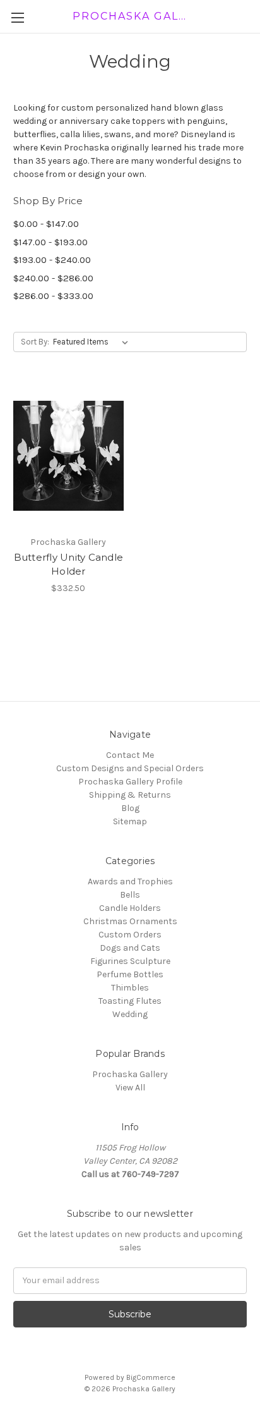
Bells (130, 894)
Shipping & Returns (130, 795)
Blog (130, 808)
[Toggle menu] (17, 17)
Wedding (130, 1014)
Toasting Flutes (130, 1001)
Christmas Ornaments (130, 921)
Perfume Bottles (130, 974)
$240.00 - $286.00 (53, 278)
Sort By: (35, 341)
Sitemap (130, 821)
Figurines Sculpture (130, 961)
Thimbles (130, 987)
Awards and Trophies (130, 881)
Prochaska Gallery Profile (130, 781)
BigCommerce (150, 1377)
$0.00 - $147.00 (46, 223)
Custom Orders (130, 934)
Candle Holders (130, 908)
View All (130, 1087)
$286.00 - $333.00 (53, 296)
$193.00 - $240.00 (52, 259)
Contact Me (130, 755)
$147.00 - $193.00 (50, 242)
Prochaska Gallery (130, 1074)
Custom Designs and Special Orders (130, 768)
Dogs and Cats (130, 947)
